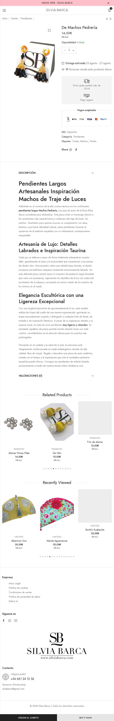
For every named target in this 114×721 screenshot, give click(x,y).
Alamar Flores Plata (19, 453)
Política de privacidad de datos (24, 596)
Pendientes (26, 18)
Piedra (93, 141)
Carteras (19, 537)
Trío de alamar (95, 442)
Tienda (14, 18)
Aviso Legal (14, 583)
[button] (43, 468)
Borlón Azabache (95, 529)
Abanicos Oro (19, 541)
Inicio (4, 18)
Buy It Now (85, 717)
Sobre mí (13, 601)
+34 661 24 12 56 (22, 679)
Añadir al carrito (28, 717)
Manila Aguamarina (57, 541)
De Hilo (57, 453)
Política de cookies (18, 588)
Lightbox (49, 30)
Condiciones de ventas (20, 592)
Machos (84, 141)
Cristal (75, 141)
